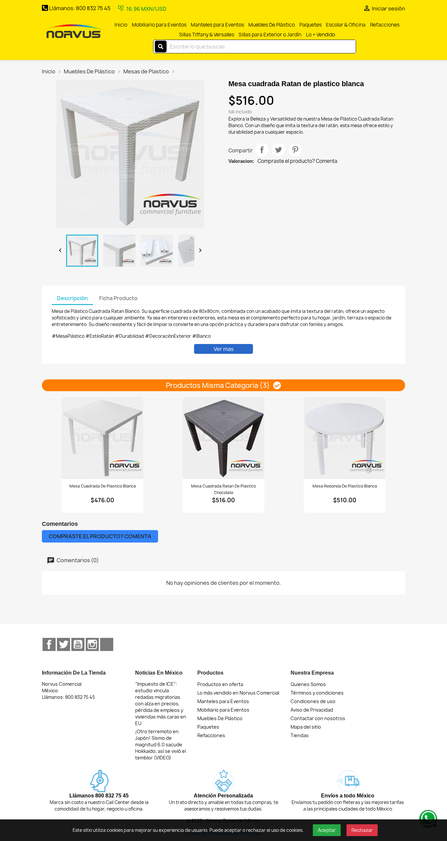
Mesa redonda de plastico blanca (345, 486)
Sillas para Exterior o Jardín (270, 34)
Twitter (63, 644)
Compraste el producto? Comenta (297, 161)
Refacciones (385, 24)
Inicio (121, 24)
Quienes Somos (308, 684)
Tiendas (300, 735)
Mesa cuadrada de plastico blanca (102, 486)
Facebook (49, 644)
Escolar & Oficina (346, 24)
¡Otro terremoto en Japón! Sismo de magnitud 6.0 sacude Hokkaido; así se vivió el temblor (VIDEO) (160, 744)
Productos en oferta (220, 684)
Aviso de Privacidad (312, 710)
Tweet (278, 149)
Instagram (92, 644)
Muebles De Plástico (271, 24)
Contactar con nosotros (318, 718)
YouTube (77, 644)
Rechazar (362, 830)
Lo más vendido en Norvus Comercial (238, 693)
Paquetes (310, 24)
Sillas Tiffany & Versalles (206, 34)
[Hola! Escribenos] (427, 818)
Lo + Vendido (320, 34)
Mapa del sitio (306, 727)
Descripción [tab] (72, 298)
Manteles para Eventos (217, 24)
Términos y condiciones (317, 693)
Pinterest (295, 149)
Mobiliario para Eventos (159, 24)
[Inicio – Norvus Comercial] (73, 31)
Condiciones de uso (313, 701)
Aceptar (327, 830)
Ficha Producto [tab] (118, 298)
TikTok (106, 644)
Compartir (261, 149)
